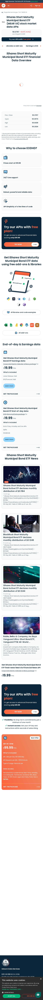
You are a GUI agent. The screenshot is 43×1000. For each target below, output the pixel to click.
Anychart (38, 105)
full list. (5, 779)
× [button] (41, 979)
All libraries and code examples (23, 312)
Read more (13, 987)
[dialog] (21, 988)
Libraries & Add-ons (14, 46)
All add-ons (23, 333)
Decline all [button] (31, 996)
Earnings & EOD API (33, 46)
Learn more (34, 1)
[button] (21, 989)
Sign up (37, 6)
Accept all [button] (11, 996)
